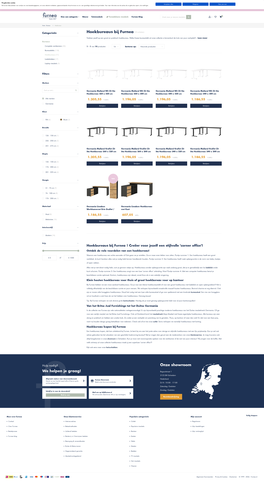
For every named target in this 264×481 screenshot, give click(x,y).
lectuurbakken (111, 347)
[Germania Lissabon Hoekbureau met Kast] (137, 189)
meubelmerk (158, 314)
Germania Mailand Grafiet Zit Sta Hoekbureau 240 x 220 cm (170, 150)
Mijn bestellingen (198, 426)
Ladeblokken (51, 59)
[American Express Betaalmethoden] (26, 476)
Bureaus (48, 25)
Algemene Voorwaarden (205, 477)
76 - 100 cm (51, 193)
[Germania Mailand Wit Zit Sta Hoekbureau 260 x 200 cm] (137, 74)
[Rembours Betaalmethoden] (21, 476)
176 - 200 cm (52, 167)
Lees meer (202, 38)
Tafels (133, 441)
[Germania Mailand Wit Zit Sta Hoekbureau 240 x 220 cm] (171, 74)
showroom (111, 339)
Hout (48, 214)
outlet (155, 321)
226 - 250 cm (52, 141)
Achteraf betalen (71, 431)
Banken (133, 431)
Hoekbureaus (58, 25)
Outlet (133, 421)
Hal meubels (135, 461)
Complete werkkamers (55, 46)
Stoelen (133, 446)
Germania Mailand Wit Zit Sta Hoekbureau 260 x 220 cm (101, 92)
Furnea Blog (137, 17)
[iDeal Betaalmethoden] (9, 476)
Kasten (133, 436)
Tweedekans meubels (118, 17)
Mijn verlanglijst (198, 431)
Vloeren (134, 466)
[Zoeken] (188, 17)
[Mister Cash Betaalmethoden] (52, 476)
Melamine (51, 219)
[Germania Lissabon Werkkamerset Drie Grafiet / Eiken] (102, 189)
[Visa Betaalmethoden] (31, 476)
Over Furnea (12, 426)
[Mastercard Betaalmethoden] (36, 476)
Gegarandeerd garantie (73, 451)
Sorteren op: (130, 47)
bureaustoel (195, 292)
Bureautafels (52, 50)
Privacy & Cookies (221, 477)
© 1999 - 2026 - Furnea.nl (248, 477)
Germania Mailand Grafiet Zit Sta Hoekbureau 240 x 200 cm (205, 150)
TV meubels (135, 456)
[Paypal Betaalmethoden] (15, 476)
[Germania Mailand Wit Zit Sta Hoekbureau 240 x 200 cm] (206, 74)
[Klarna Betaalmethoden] (62, 476)
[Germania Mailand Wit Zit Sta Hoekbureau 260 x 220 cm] (102, 74)
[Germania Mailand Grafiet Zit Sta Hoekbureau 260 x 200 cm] (137, 131)
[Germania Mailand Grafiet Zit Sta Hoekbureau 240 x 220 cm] (171, 131)
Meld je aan (65, 395)
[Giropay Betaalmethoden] (46, 476)
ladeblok (209, 267)
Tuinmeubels (97, 17)
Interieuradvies (70, 421)
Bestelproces (12, 431)
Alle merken (50, 99)
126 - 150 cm (52, 136)
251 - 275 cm (52, 146)
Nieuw (85, 17)
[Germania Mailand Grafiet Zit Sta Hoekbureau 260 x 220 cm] (102, 131)
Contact (11, 421)
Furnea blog (12, 436)
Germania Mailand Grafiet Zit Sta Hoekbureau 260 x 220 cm (101, 150)
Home (43, 25)
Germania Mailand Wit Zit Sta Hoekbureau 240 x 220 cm (170, 92)
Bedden (133, 451)
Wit (48, 120)
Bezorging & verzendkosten (75, 441)
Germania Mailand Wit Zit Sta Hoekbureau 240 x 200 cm (204, 92)
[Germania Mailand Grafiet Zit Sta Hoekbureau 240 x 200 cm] (206, 131)
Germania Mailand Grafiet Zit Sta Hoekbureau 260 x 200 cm (136, 150)
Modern (50, 235)
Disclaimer (233, 477)
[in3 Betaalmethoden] (67, 476)
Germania (49, 104)
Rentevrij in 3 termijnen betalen (76, 436)
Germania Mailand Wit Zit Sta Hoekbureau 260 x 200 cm (135, 92)
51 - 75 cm (51, 188)
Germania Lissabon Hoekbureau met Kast (136, 208)
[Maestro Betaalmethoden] (41, 476)
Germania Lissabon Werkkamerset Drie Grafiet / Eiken (100, 208)
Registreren (196, 421)
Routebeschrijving (171, 397)
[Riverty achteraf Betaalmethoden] (57, 476)
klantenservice (196, 335)
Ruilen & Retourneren (73, 446)
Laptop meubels (52, 63)
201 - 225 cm (52, 172)
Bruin (67, 120)
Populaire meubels (137, 426)
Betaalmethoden (71, 426)
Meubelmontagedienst (73, 456)
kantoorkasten (129, 300)
